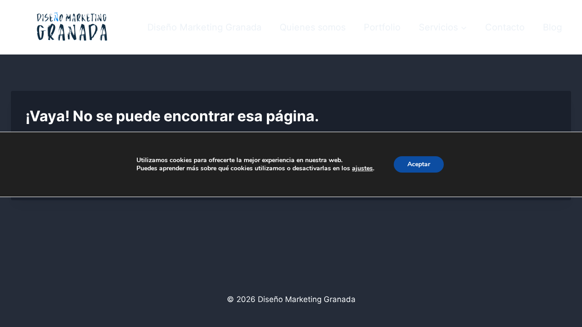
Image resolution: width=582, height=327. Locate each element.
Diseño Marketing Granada (204, 27)
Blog (552, 27)
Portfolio (382, 27)
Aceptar (418, 164)
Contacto (505, 27)
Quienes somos (313, 27)
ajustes (362, 168)
